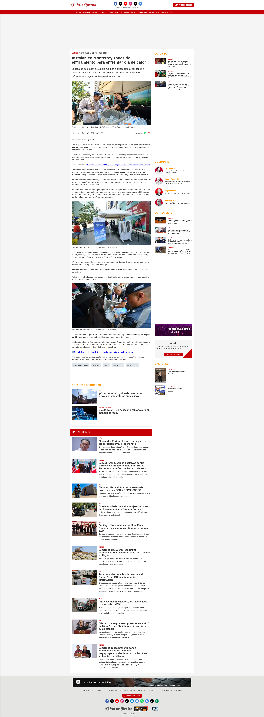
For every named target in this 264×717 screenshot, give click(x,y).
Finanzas (102, 12)
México (78, 12)
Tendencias (143, 12)
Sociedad (96, 365)
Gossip (126, 12)
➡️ (73, 352)
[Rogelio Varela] (159, 192)
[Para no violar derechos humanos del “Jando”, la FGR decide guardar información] (84, 582)
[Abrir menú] (71, 12)
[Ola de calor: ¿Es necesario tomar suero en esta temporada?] (84, 413)
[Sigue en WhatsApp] (145, 133)
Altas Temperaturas (80, 365)
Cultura (134, 12)
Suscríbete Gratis (174, 354)
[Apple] (152, 701)
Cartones (118, 12)
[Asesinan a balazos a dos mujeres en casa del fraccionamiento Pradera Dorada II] (84, 511)
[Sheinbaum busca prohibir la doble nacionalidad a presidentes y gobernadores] (160, 230)
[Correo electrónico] (92, 133)
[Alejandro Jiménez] (159, 202)
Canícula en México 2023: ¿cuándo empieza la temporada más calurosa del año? (118, 165)
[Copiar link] (97, 133)
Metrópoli (86, 12)
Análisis (110, 12)
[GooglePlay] (157, 701)
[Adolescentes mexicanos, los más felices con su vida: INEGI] (84, 607)
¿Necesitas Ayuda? (132, 696)
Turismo (165, 12)
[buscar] (192, 12)
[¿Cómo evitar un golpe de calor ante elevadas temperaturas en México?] (84, 396)
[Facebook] (115, 4)
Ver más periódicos (183, 5)
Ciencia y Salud (154, 12)
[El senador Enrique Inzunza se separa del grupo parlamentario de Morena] (84, 447)
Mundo (94, 12)
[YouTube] (125, 4)
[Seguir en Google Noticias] (149, 133)
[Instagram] (130, 4)
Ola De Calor (132, 365)
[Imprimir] (102, 133)
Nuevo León (117, 365)
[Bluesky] (140, 4)
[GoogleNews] (147, 701)
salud (106, 365)
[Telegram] (87, 133)
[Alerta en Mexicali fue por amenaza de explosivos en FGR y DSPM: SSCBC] (84, 492)
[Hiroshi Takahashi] (159, 181)
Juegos (173, 12)
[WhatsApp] (83, 133)
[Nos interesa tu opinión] (132, 682)
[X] (120, 4)
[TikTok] (135, 4)
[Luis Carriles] (159, 170)
